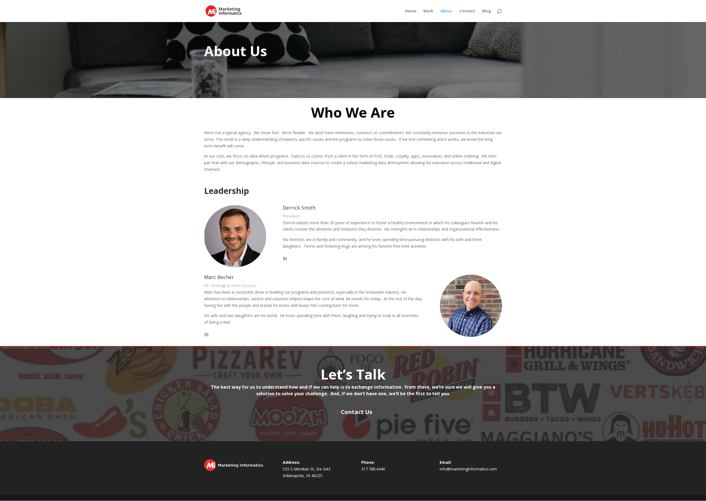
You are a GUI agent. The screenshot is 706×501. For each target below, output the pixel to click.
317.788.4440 (373, 469)
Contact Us (356, 412)
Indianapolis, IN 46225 (302, 475)
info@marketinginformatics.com (468, 469)
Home (410, 11)
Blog (486, 11)
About (446, 11)
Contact (467, 11)
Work (428, 11)
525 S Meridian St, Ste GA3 (306, 469)
